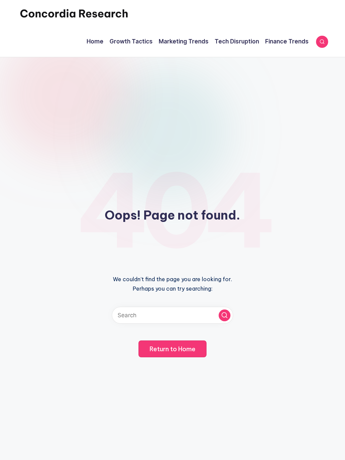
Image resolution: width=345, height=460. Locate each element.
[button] (224, 315)
